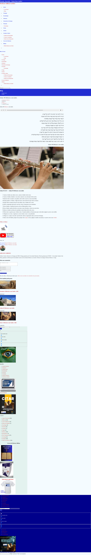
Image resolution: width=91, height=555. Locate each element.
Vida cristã (4, 372)
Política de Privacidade (8, 75)
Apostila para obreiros (5, 376)
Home (3, 54)
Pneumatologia (4, 370)
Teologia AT (4, 367)
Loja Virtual (6, 56)
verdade (55, 217)
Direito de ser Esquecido (8, 78)
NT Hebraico (4, 532)
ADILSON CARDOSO (6, 100)
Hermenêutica (4, 433)
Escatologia (4, 61)
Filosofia (3, 66)
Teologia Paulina (5, 369)
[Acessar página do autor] (2, 250)
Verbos (3, 71)
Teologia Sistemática (5, 366)
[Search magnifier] (1, 328)
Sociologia (6, 68)
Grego (3, 430)
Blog (5, 58)
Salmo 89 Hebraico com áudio (7, 308)
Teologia (3, 59)
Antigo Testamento (5, 418)
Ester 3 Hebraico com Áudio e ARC (8, 322)
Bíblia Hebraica (4, 531)
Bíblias (3, 81)
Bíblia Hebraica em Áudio (8, 83)
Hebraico (3, 63)
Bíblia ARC (4, 529)
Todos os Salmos (3, 221)
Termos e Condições (8, 76)
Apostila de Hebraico (5, 375)
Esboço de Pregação (6, 423)
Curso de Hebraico (5, 80)
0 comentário (4, 103)
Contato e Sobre (5, 73)
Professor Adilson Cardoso (7, 3)
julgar (26, 217)
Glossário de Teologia (6, 64)
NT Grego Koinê (5, 534)
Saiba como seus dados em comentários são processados (28, 275)
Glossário (4, 428)
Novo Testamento (5, 435)
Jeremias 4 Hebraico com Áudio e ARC (9, 291)
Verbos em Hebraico (6, 440)
